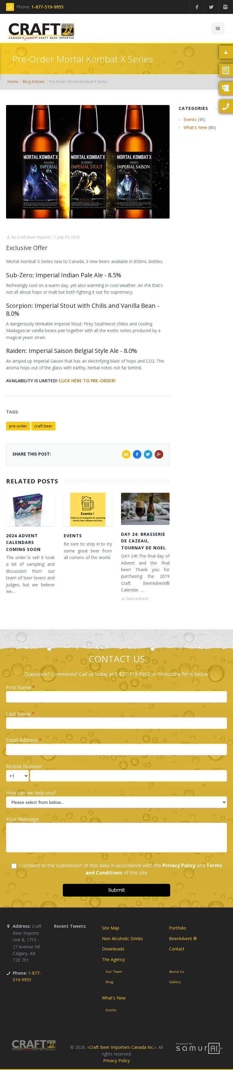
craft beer (43, 426)
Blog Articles (33, 81)
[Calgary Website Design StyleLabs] (199, 1048)
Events (73, 535)
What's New (195, 127)
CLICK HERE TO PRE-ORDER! (87, 381)
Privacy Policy (116, 1060)
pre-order (18, 426)
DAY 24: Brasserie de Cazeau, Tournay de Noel (143, 541)
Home (13, 81)
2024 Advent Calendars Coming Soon (23, 542)
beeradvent (137, 598)
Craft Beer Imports (33, 237)
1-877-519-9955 (47, 7)
